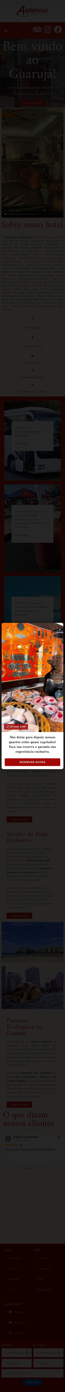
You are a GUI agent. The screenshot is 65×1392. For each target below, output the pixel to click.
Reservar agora (32, 762)
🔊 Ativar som (15, 726)
